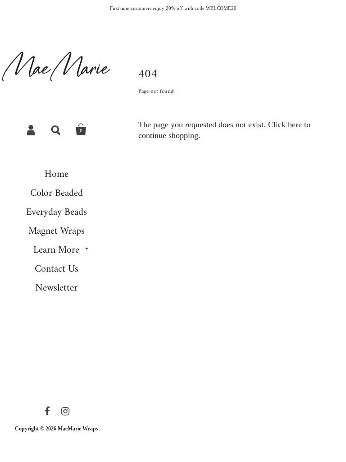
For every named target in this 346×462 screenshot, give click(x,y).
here (295, 124)
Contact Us (56, 269)
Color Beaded (56, 193)
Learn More (56, 250)
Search (56, 129)
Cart (81, 129)
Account (31, 129)
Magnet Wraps (56, 231)
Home (56, 174)
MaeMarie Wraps (78, 428)
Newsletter (56, 288)
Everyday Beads (56, 212)
